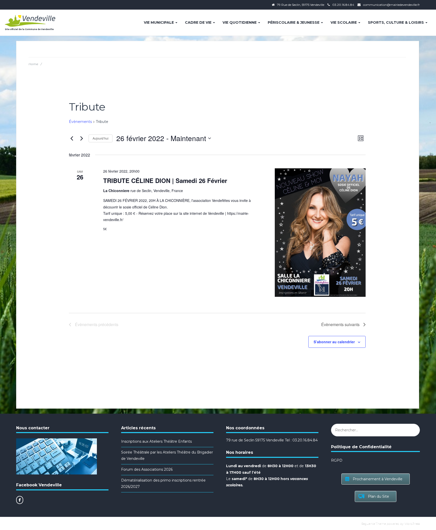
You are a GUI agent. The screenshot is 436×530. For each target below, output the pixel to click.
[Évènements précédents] (72, 138)
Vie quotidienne (240, 22)
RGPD (336, 460)
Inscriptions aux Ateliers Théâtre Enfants (156, 441)
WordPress (412, 523)
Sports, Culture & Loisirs (396, 22)
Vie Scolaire (344, 22)
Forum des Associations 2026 (147, 469)
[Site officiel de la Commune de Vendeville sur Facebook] (19, 500)
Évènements (80, 121)
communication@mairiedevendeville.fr (391, 5)
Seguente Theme (373, 523)
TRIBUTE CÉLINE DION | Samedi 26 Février (165, 180)
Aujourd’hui (100, 138)
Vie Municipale (159, 22)
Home (33, 64)
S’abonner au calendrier (334, 341)
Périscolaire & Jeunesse (294, 22)
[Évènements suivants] (82, 138)
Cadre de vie (198, 22)
